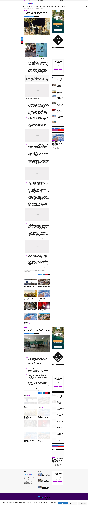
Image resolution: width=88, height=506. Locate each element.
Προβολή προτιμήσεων (82, 503)
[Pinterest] (22, 42)
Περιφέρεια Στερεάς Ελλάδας (38, 270)
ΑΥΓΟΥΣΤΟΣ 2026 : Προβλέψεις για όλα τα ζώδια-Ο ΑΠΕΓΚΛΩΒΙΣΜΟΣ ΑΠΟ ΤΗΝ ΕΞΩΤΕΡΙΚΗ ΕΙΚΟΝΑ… (43, 299)
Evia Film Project (26, 270)
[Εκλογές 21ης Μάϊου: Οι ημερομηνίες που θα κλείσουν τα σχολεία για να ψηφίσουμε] (37, 343)
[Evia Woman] (29, 3)
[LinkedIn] (22, 40)
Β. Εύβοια (30, 270)
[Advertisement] (58, 53)
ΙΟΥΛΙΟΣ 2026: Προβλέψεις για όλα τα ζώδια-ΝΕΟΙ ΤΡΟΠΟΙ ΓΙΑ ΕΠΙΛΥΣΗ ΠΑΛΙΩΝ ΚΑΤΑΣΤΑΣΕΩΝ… (30, 322)
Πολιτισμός (43, 270)
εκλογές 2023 (28, 390)
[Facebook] (22, 37)
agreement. (58, 71)
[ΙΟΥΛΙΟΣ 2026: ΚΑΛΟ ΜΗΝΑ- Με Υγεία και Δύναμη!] (44, 316)
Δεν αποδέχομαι (72, 503)
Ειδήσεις (25, 10)
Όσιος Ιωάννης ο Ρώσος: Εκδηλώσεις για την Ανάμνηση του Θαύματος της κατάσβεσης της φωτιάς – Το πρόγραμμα (44, 287)
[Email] (22, 43)
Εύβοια (33, 270)
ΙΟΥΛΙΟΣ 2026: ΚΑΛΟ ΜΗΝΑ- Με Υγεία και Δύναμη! (43, 321)
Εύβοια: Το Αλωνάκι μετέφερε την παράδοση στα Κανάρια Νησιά (36, 0)
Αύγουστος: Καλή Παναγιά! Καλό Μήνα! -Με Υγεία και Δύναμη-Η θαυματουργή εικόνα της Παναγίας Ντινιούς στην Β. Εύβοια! (30, 310)
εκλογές (25, 390)
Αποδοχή (63, 503)
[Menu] (23, 6)
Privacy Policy (56, 71)
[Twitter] (22, 39)
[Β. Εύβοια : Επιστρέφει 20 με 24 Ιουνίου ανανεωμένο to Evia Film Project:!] (37, 26)
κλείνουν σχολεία (38, 390)
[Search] (86, 6)
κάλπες (34, 390)
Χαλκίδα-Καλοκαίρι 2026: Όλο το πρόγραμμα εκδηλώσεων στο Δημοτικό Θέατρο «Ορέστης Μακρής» (43, 310)
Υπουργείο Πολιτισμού (27, 271)
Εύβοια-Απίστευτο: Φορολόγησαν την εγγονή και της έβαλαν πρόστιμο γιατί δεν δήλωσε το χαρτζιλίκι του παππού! (30, 287)
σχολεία (42, 390)
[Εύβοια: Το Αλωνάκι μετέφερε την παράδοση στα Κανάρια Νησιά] (30, 293)
